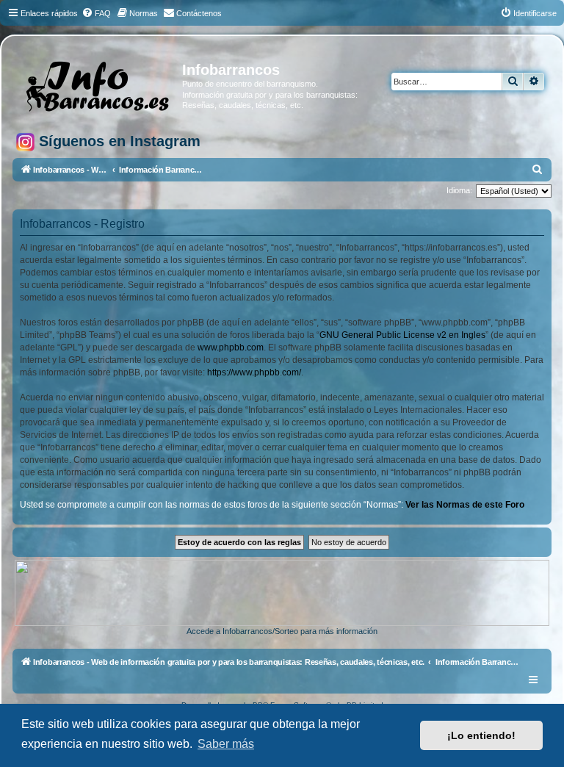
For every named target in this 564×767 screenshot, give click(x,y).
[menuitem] (96, 13)
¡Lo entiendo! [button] (481, 735)
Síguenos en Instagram (117, 141)
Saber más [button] (226, 744)
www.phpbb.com (231, 347)
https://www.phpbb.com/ (254, 372)
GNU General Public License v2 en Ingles (402, 335)
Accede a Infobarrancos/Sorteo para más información (282, 631)
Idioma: (459, 190)
